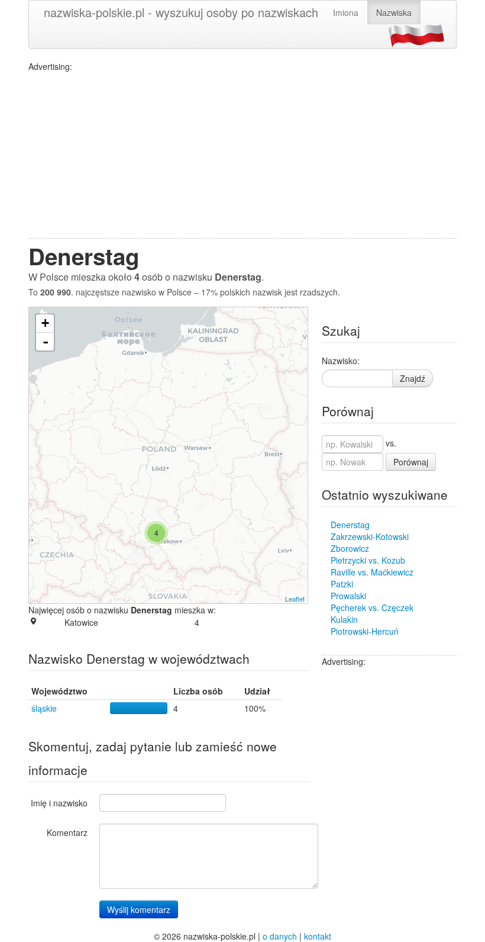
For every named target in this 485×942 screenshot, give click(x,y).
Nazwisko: (341, 360)
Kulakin (344, 619)
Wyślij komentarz (138, 909)
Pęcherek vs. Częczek (372, 607)
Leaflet (295, 598)
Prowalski (348, 596)
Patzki (342, 584)
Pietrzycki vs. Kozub (368, 560)
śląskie (44, 708)
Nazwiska (394, 12)
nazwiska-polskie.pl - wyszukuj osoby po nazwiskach (181, 12)
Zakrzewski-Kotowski (370, 536)
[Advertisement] (242, 155)
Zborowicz (350, 548)
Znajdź (412, 378)
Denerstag (350, 525)
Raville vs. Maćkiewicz (372, 572)
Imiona (345, 12)
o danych (280, 936)
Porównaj (410, 462)
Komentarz (67, 832)
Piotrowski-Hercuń (365, 631)
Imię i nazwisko (59, 803)
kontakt (317, 936)
